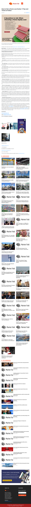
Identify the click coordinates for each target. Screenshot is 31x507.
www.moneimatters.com (21, 46)
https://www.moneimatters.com (6, 150)
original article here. (22, 153)
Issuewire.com (15, 46)
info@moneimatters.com (7, 114)
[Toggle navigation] (22, 3)
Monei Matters (11, 106)
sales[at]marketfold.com (8, 501)
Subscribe (22, 495)
